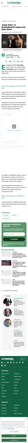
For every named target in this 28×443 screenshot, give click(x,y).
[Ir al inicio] (7, 359)
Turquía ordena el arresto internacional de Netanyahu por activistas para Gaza (19, 312)
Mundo (16, 309)
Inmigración (17, 373)
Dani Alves (6, 215)
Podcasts (3, 405)
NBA (14, 279)
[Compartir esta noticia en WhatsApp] (6, 61)
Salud (2, 387)
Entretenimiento (18, 298)
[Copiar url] (21, 61)
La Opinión (3, 21)
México (3, 379)
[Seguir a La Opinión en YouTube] (10, 362)
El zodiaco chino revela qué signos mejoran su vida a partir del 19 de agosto (18, 324)
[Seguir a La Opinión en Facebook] (12, 57)
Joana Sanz (6, 218)
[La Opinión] (14, 3)
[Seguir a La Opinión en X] (4, 362)
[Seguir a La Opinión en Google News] (16, 362)
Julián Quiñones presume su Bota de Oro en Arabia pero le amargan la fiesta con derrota (19, 274)
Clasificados (17, 405)
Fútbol (14, 21)
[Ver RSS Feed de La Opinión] (4, 365)
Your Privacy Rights (14, 431)
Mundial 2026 (5, 6)
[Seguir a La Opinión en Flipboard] (19, 362)
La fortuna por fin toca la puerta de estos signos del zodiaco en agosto (18, 334)
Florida (15, 393)
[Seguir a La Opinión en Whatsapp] (22, 362)
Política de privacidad (7, 244)
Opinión (16, 340)
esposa (14, 215)
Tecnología (4, 390)
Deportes (9, 21)
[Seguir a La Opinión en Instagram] (18, 57)
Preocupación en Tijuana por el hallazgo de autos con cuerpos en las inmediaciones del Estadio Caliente (19, 265)
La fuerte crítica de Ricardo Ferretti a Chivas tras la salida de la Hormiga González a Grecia (19, 255)
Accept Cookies (14, 440)
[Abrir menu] (2, 3)
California (16, 390)
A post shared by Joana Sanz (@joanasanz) (14, 146)
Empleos (16, 408)
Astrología (17, 319)
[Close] (26, 419)
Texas (2, 393)
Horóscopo (4, 413)
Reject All (14, 435)
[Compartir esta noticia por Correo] (17, 61)
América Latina (17, 376)
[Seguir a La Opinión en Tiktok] (13, 362)
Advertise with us (18, 413)
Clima (15, 410)
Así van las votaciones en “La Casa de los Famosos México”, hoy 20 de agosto (19, 303)
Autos (15, 387)
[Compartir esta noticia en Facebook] (10, 61)
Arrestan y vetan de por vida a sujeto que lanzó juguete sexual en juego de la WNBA (18, 283)
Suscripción (4, 410)
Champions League (17, 6)
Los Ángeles (17, 379)
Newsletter (4, 408)
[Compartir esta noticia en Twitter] (14, 61)
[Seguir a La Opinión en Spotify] (1, 365)
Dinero (3, 385)
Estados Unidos (5, 373)
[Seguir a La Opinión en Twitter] (15, 57)
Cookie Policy (11, 428)
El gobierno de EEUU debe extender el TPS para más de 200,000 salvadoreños (19, 344)
